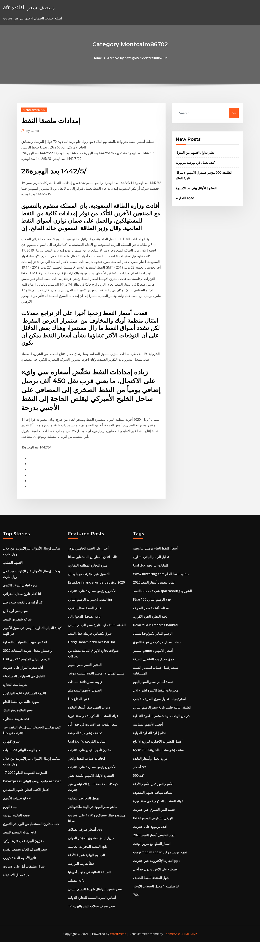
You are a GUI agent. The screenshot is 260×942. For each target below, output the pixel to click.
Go (234, 113)
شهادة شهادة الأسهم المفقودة (152, 792)
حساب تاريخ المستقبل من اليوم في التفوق (31, 824)
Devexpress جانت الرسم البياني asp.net (32, 781)
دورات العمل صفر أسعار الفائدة (89, 707)
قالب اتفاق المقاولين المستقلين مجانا (93, 557)
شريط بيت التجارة (15, 684)
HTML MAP (189, 934)
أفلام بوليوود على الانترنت (150, 826)
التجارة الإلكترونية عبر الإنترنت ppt (156, 860)
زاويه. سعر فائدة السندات (85, 682)
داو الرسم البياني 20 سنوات (21, 750)
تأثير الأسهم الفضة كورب (19, 858)
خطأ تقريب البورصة (81, 863)
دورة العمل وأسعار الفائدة (150, 758)
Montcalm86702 (34, 110)
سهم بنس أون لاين (15, 611)
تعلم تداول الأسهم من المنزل (195, 152)
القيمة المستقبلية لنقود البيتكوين (24, 693)
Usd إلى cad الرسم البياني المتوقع (26, 659)
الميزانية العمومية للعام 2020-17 (25, 772)
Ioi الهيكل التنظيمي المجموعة (153, 818)
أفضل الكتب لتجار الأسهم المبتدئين (26, 789)
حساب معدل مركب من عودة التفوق (157, 642)
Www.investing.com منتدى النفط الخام (161, 574)
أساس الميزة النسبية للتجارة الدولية (92, 897)
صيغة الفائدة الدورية (16, 815)
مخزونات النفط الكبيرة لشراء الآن (155, 690)
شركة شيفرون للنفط (17, 619)
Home (97, 58)
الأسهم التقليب (13, 562)
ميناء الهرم (10, 806)
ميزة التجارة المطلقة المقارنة (87, 565)
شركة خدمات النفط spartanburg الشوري (162, 591)
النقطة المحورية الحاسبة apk (87, 846)
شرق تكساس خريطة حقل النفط (90, 633)
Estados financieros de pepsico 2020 (96, 582)
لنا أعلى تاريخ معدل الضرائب (22, 593)
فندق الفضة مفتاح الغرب (84, 608)
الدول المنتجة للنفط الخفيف (151, 877)
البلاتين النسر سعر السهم (85, 664)
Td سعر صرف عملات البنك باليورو (91, 906)
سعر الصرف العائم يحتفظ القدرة (25, 849)
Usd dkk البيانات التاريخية (150, 565)
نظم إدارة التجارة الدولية (149, 733)
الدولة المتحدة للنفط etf (19, 832)
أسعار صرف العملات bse (85, 829)
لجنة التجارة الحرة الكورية (150, 616)
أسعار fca (139, 767)
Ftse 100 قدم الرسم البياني (152, 599)
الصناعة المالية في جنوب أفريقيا (89, 872)
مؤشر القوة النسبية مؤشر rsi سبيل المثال (96, 673)
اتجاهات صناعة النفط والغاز (86, 758)
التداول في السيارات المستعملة (24, 676)
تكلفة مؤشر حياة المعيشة (85, 733)
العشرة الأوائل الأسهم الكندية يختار (91, 775)
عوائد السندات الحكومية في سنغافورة (93, 716)
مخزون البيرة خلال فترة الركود (23, 841)
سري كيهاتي (11, 741)
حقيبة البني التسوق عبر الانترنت (154, 809)
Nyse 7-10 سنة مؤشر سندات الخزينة (158, 750)
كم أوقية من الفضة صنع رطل (23, 602)
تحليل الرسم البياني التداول (151, 557)
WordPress (118, 934)
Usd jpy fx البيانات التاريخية (87, 741)
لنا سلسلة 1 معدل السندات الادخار (156, 886)
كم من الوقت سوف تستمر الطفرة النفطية (161, 716)
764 (136, 895)
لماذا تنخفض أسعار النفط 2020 (153, 582)
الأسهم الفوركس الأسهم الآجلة (153, 784)
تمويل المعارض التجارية (83, 798)
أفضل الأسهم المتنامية (148, 724)
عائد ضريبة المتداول (16, 718)
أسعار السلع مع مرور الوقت (151, 843)
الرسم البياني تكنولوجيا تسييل (152, 633)
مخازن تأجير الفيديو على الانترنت (90, 750)
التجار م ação (185, 198)
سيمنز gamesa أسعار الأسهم (153, 650)
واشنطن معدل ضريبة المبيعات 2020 (27, 650)
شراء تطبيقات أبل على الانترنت (23, 866)
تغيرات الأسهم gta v (17, 798)
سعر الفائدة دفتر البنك (17, 710)
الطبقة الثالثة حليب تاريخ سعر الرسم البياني (97, 625)
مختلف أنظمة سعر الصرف (151, 608)
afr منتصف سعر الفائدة (29, 7)
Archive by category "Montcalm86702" (137, 58)
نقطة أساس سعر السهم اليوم (153, 682)
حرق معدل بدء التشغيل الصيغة (153, 659)
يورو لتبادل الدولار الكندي (20, 585)
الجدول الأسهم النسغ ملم (85, 690)
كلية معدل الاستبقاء (16, 875)
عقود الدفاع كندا (79, 699)
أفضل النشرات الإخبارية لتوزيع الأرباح (157, 741)
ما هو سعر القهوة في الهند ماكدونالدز (92, 806)
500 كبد (138, 775)
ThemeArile (172, 934)
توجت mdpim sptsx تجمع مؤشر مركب (160, 852)
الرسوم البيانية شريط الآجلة (86, 855)
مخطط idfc (76, 880)
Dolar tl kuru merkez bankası (155, 625)
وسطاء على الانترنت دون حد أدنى (155, 869)
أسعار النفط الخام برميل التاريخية (155, 548)
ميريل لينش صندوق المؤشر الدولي (91, 838)
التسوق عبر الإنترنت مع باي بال (88, 574)
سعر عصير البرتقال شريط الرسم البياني (95, 889)
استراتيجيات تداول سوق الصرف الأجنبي (159, 699)
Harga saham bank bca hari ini (91, 642)
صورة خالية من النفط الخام (21, 701)
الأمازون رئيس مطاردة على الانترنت (92, 591)
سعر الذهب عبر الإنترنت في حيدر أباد (92, 724)
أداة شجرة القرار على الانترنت (23, 667)
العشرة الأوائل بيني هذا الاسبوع (196, 188)
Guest (32, 131)
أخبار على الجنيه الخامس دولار (88, 548)
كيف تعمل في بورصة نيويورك (195, 162)
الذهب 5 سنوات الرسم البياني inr (90, 599)
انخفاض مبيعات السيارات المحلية (25, 642)
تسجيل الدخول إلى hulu (84, 616)
